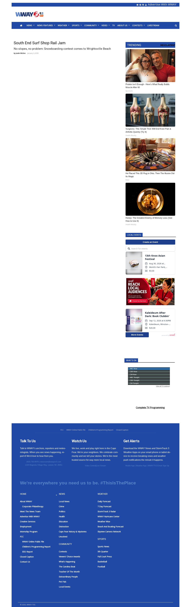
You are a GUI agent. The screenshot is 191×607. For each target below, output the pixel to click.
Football (101, 566)
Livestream (153, 25)
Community (90, 25)
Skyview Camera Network (109, 531)
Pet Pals (62, 581)
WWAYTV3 (32, 14)
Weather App (141, 466)
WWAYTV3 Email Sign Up (158, 466)
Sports (75, 25)
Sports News (103, 546)
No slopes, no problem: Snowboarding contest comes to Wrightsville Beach (62, 48)
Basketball (102, 561)
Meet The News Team (30, 511)
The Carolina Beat (67, 566)
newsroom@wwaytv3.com (50, 462)
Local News (64, 501)
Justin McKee (21, 53)
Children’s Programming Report (100, 430)
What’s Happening (67, 561)
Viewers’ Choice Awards (69, 556)
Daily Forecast (104, 501)
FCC (62, 430)
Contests (137, 25)
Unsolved (63, 536)
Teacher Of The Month (69, 571)
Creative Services (27, 521)
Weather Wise (104, 521)
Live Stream (101, 466)
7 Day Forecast (104, 506)
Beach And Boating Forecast (111, 526)
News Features (45, 25)
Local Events (64, 586)
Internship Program (28, 531)
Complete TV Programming (150, 407)
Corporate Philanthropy (32, 506)
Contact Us (25, 561)
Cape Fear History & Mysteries (73, 531)
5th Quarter (103, 551)
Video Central (90, 466)
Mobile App (129, 466)
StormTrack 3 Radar (107, 511)
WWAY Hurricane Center (108, 516)
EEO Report (27, 551)
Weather (62, 25)
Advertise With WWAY (162, 4)
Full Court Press (105, 556)
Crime (61, 506)
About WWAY (26, 501)
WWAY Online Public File (75, 430)
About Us (122, 25)
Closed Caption (122, 430)
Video (104, 25)
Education (63, 521)
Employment (25, 526)
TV (113, 25)
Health (62, 516)
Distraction (64, 526)
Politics (62, 511)
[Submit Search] (176, 25)
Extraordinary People (68, 576)
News (29, 25)
